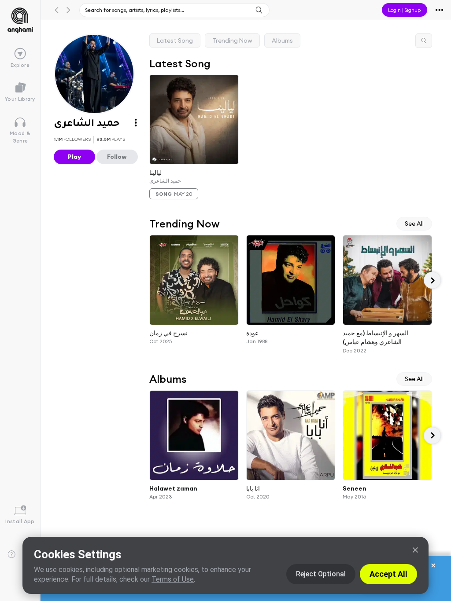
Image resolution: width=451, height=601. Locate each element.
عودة (252, 333)
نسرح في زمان (168, 333)
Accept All (388, 574)
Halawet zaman (173, 488)
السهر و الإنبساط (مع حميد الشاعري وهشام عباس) (376, 337)
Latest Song (175, 40)
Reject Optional (321, 574)
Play (74, 157)
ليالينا (155, 172)
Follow (117, 157)
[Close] (415, 550)
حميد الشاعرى (165, 180)
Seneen (355, 488)
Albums (282, 40)
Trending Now (232, 40)
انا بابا (253, 488)
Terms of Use (173, 579)
